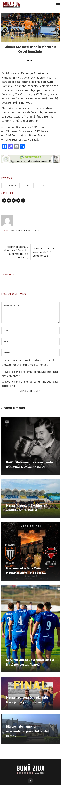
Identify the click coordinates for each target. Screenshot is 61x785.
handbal (26, 185)
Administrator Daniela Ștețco (26, 230)
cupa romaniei (10, 185)
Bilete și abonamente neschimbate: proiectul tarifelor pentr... (29, 731)
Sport (30, 60)
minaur (40, 185)
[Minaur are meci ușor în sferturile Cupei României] (9, 220)
